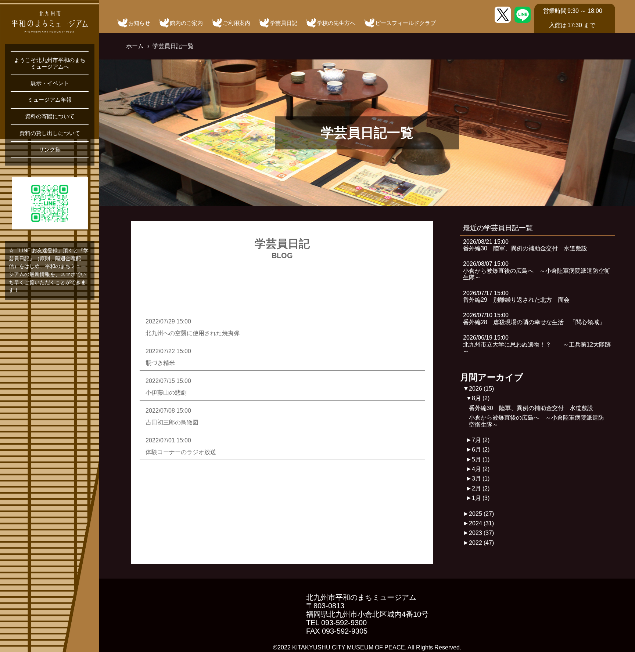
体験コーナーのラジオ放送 (181, 452)
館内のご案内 (186, 23)
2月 (480, 488)
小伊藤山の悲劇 (166, 393)
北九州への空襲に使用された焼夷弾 (193, 333)
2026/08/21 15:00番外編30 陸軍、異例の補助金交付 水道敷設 (525, 245)
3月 (480, 478)
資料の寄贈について (50, 116)
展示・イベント (50, 83)
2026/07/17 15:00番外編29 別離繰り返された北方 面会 (516, 296)
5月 (480, 459)
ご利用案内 (236, 23)
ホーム (135, 46)
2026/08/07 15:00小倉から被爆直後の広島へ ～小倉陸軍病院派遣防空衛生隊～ (536, 270)
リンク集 (50, 149)
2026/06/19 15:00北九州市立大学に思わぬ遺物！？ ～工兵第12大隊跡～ (537, 344)
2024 (481, 523)
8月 (480, 398)
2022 (481, 543)
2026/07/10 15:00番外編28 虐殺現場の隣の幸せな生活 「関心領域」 (534, 318)
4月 (480, 469)
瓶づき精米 (160, 363)
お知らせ (139, 23)
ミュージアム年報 (50, 100)
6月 (480, 449)
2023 (481, 533)
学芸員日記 (283, 23)
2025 (481, 514)
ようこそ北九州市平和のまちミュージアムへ (50, 63)
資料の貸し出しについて (49, 133)
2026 (481, 388)
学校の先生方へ (336, 23)
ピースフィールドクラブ (405, 23)
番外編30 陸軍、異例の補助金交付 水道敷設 (531, 408)
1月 (480, 498)
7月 (480, 440)
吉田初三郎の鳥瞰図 (172, 422)
